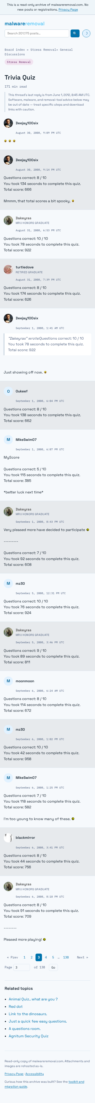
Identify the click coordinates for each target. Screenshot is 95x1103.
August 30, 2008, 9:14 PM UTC (38, 169)
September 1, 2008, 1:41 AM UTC (40, 328)
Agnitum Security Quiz (28, 1036)
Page (8, 967)
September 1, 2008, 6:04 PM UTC (40, 401)
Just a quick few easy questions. (38, 1021)
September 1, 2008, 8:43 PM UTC (40, 521)
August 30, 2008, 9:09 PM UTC (38, 132)
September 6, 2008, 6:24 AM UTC (40, 690)
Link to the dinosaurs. (28, 1013)
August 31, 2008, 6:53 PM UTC (38, 230)
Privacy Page (68, 10)
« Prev (12, 957)
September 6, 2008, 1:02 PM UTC (40, 739)
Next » (82, 957)
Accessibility (34, 1074)
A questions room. (25, 1028)
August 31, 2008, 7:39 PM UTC (38, 279)
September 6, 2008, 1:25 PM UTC (40, 787)
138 (66, 957)
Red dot (16, 1006)
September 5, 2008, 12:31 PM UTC (41, 593)
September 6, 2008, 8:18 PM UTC (40, 896)
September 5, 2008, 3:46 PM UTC (40, 642)
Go (53, 967)
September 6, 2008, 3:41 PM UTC (40, 847)
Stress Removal (43, 50)
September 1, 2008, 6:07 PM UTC (40, 449)
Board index (15, 50)
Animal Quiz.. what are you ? (33, 999)
